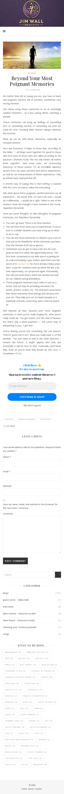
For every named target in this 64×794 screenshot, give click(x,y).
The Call (35, 758)
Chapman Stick (15, 671)
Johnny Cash (14, 721)
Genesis (11, 702)
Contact (38, 788)
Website (7, 485)
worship (40, 764)
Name (7, 456)
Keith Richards (40, 727)
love (38, 733)
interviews (8, 606)
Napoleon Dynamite (26, 419)
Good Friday (47, 702)
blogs (32, 73)
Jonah (34, 721)
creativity (13, 689)
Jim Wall (10, 426)
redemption (29, 746)
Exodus (11, 696)
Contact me (23, 263)
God (28, 702)
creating (12, 683)
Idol (24, 708)
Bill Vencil (28, 665)
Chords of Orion (43, 671)
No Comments (33, 89)
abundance (13, 652)
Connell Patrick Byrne (20, 677)
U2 (25, 764)
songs (6, 633)
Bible (10, 665)
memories (9, 419)
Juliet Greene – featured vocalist (19, 613)
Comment (8, 513)
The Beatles (14, 758)
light (24, 733)
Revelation (13, 752)
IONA (38, 708)
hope (9, 708)
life (9, 733)
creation (32, 683)
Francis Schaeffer (35, 696)
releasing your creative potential (19, 627)
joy (49, 721)
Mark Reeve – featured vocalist (19, 620)
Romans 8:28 (45, 419)
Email (6, 471)
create (47, 677)
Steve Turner (37, 752)
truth (10, 764)
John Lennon (30, 714)
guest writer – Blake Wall (15, 599)
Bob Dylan (49, 665)
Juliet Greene (14, 727)
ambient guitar (38, 652)
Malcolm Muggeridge (19, 739)
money (44, 739)
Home (24, 788)
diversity (35, 689)
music (10, 746)
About (31, 788)
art (9, 658)
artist (24, 658)
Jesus (10, 714)
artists (41, 658)
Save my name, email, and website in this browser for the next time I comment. (30, 506)
